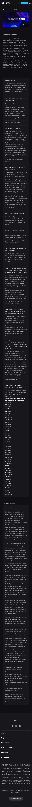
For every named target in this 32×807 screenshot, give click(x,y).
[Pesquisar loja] (3, 9)
